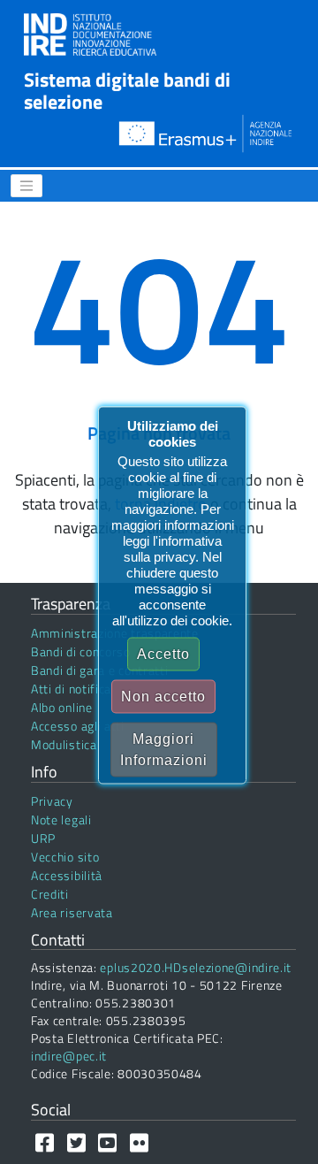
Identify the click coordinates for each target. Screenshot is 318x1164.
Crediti (50, 893)
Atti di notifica (71, 688)
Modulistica (64, 744)
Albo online (62, 707)
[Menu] (26, 185)
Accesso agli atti (78, 725)
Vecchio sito (65, 856)
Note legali (61, 819)
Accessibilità (66, 875)
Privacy (52, 801)
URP (43, 838)
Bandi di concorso (81, 651)
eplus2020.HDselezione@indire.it (196, 967)
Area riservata (72, 912)
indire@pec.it (69, 1055)
